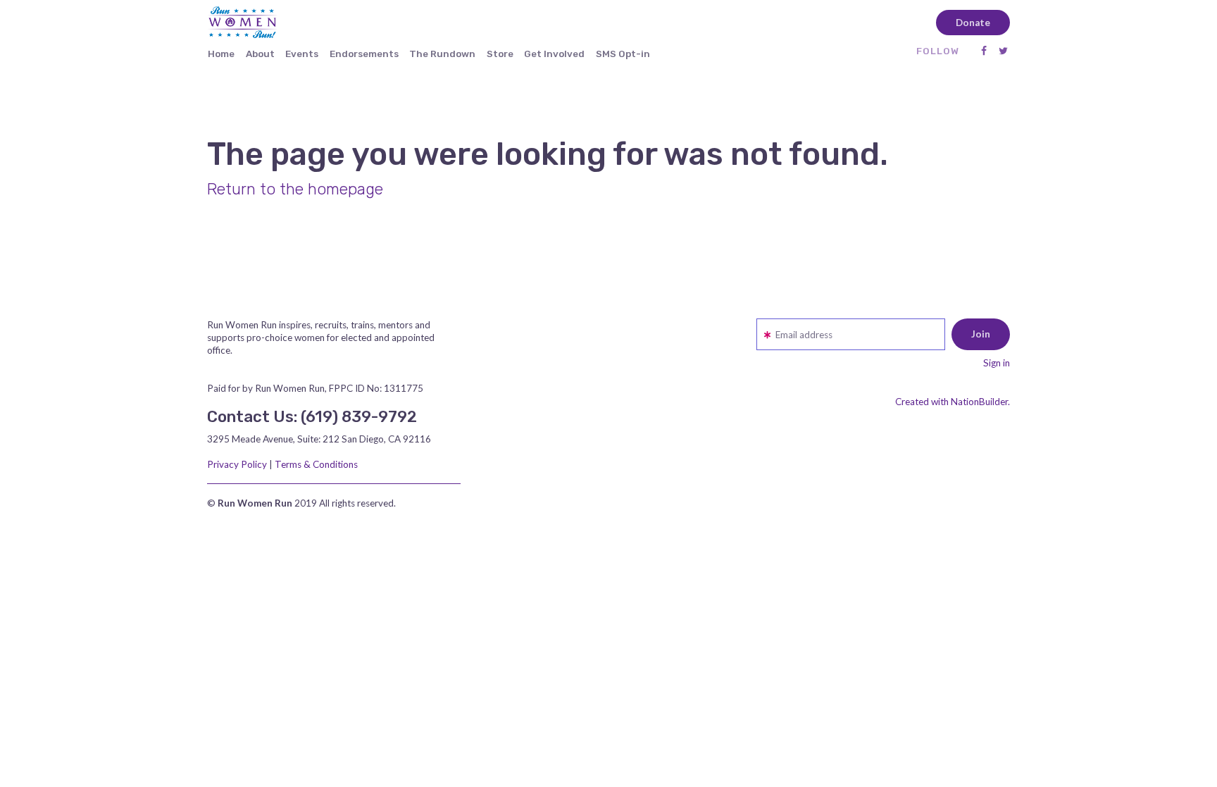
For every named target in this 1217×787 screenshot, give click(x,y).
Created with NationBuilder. (952, 401)
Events (301, 53)
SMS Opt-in (623, 53)
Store (500, 53)
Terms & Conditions (316, 464)
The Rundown (442, 53)
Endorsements (364, 53)
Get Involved (554, 53)
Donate (973, 22)
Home (221, 53)
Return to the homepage (295, 189)
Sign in (996, 362)
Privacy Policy (237, 464)
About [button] (260, 53)
